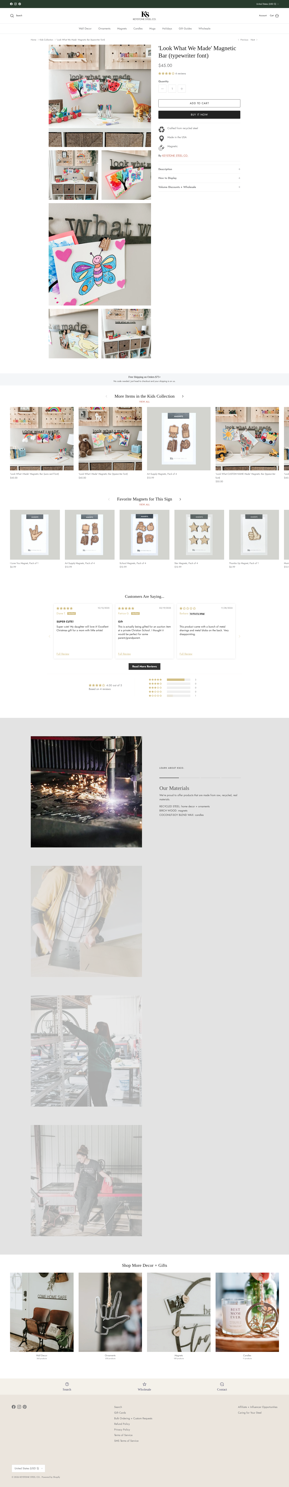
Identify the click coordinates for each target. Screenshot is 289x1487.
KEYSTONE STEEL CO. (175, 156)
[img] (65, 608)
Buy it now (199, 115)
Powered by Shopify (51, 1477)
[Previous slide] (49, 636)
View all (144, 401)
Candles (137, 28)
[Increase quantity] (182, 89)
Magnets (122, 28)
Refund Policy (122, 1424)
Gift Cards (120, 1413)
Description (165, 169)
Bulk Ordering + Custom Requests (133, 1418)
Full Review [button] (63, 654)
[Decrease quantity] (162, 89)
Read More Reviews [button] (144, 666)
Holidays (167, 28)
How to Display (167, 178)
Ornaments (104, 28)
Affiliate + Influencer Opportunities (257, 1407)
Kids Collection (46, 39)
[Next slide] (239, 636)
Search (118, 1407)
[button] (166, 73)
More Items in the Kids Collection (145, 396)
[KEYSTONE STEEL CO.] (145, 15)
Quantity (163, 81)
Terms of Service (123, 1435)
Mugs (152, 28)
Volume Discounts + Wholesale (177, 187)
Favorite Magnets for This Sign (144, 499)
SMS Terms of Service (126, 1441)
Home (33, 39)
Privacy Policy (122, 1429)
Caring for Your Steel (250, 1413)
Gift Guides (185, 28)
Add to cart (199, 103)
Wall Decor (85, 28)
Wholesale (204, 28)
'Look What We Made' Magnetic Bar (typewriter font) (80, 39)
